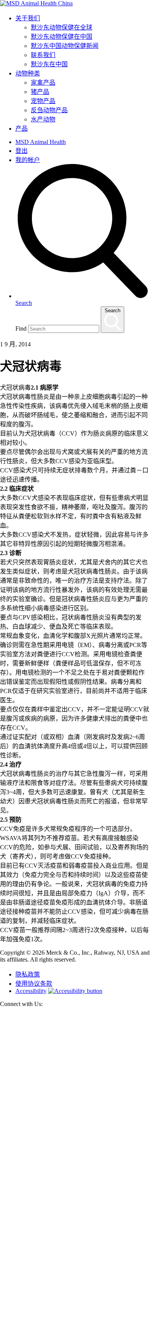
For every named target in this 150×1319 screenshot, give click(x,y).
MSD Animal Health (40, 142)
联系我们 (43, 55)
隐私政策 (27, 974)
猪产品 (40, 91)
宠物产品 (43, 101)
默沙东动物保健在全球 (61, 27)
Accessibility (31, 991)
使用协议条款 (33, 983)
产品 (21, 128)
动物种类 (27, 73)
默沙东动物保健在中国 (61, 36)
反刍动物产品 (49, 110)
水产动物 (43, 119)
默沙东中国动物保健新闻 (64, 46)
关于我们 (27, 18)
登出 (21, 150)
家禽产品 (43, 82)
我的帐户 (27, 160)
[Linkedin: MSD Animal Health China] (75, 1315)
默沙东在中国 (49, 64)
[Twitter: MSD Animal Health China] (75, 1164)
